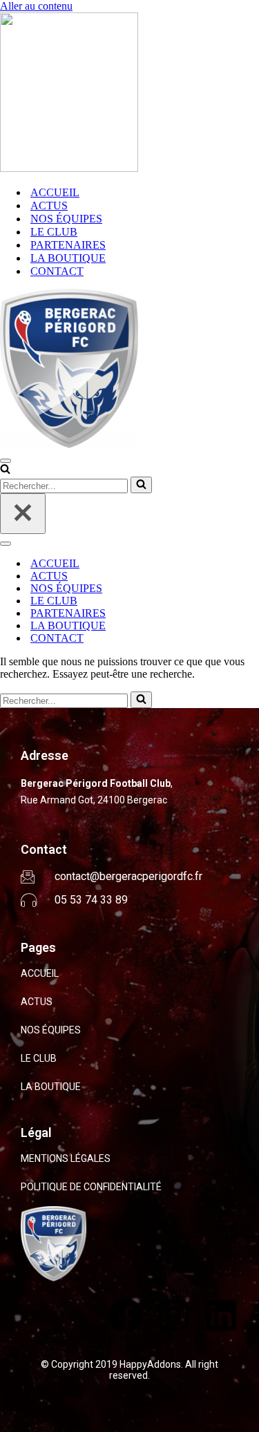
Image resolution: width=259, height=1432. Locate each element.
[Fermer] (23, 513)
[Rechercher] (5, 470)
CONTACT (57, 271)
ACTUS (49, 205)
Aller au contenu (36, 6)
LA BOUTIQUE (68, 258)
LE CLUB (53, 232)
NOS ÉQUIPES (66, 219)
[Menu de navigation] (5, 461)
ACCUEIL (54, 192)
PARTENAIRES (68, 245)
